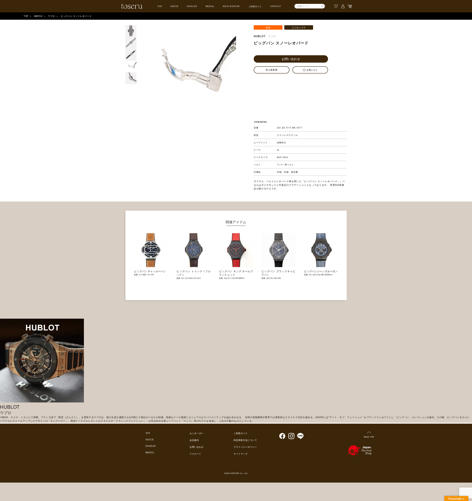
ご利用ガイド (255, 6)
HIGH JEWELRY (231, 6)
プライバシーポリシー (245, 447)
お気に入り (311, 69)
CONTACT (275, 6)
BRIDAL (210, 6)
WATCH (174, 6)
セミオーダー (197, 433)
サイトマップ (241, 454)
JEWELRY (192, 6)
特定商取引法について (245, 440)
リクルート (195, 454)
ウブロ (51, 15)
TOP (159, 6)
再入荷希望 (271, 69)
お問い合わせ (291, 59)
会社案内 (194, 440)
